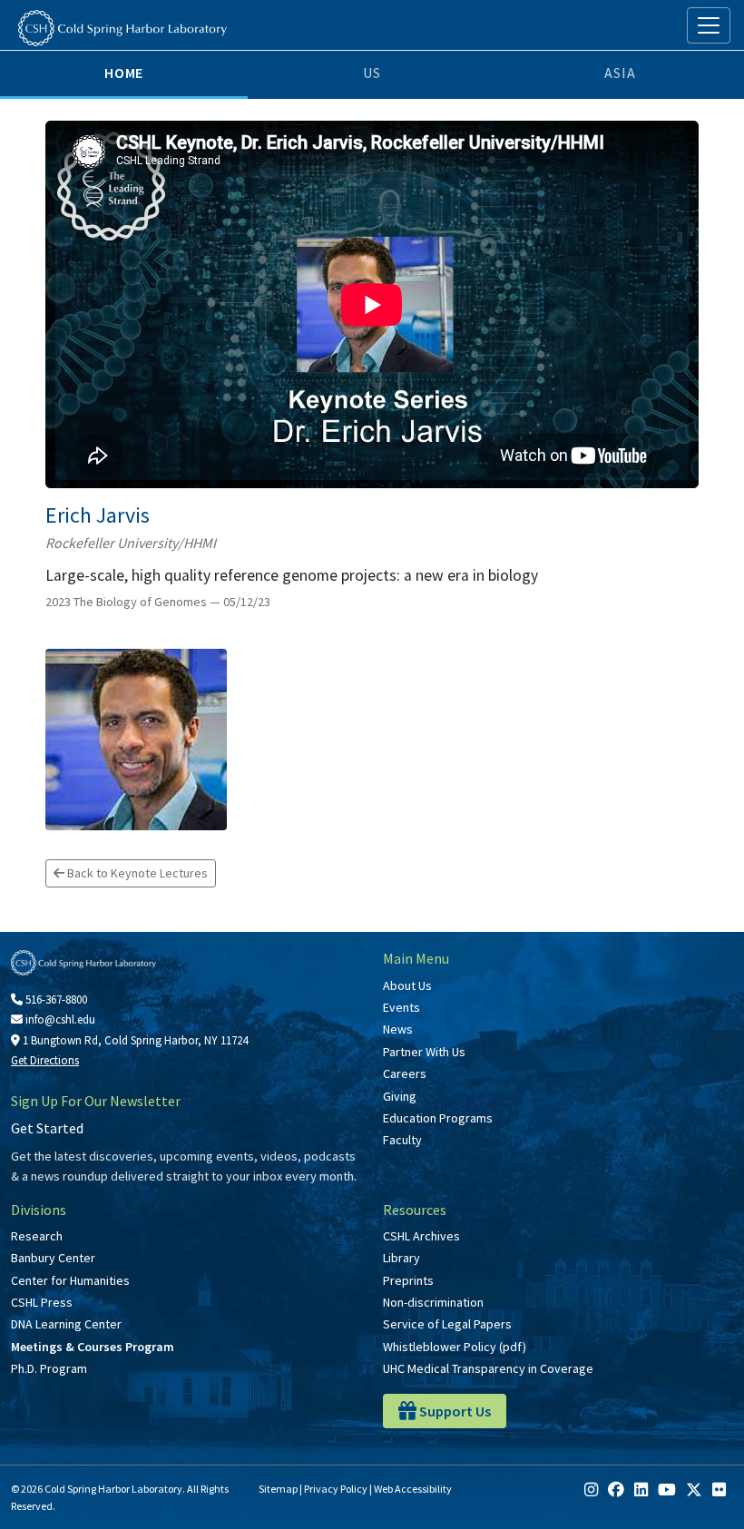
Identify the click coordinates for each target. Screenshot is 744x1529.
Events (401, 1007)
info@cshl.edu (59, 1019)
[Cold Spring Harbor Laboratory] (122, 28)
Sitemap (278, 1488)
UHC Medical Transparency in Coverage (488, 1368)
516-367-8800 (55, 999)
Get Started (47, 1128)
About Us (407, 985)
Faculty (402, 1140)
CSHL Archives (421, 1236)
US (372, 73)
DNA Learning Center (66, 1324)
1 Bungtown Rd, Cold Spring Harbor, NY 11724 (134, 1040)
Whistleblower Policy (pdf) (454, 1346)
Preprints (408, 1280)
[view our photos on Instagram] (591, 1490)
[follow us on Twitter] (694, 1490)
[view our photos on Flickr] (719, 1490)
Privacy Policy (335, 1488)
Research (37, 1236)
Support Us (453, 1411)
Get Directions (45, 1060)
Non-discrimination (433, 1302)
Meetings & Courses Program (92, 1346)
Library (401, 1258)
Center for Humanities (70, 1280)
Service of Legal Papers (447, 1324)
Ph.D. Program (49, 1368)
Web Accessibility (413, 1488)
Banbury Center (53, 1258)
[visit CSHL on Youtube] (667, 1490)
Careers (404, 1073)
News (398, 1029)
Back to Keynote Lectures (136, 873)
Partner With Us (424, 1052)
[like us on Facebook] (616, 1490)
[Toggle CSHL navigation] (708, 25)
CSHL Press (42, 1302)
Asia (619, 73)
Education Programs (438, 1118)
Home (123, 73)
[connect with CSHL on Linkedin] (641, 1490)
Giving (399, 1096)
